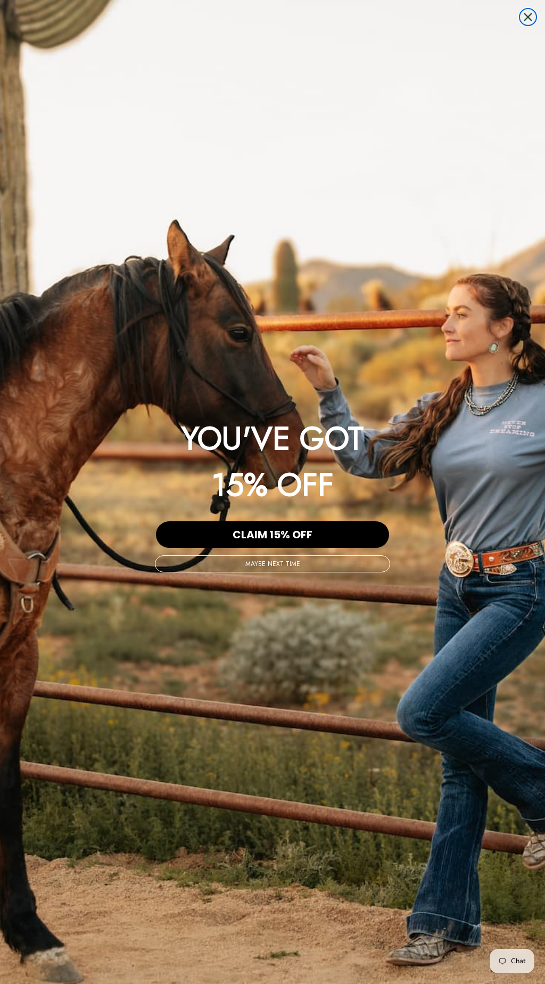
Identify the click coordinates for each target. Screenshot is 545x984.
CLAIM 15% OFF (272, 534)
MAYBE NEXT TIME (272, 564)
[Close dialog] (527, 17)
